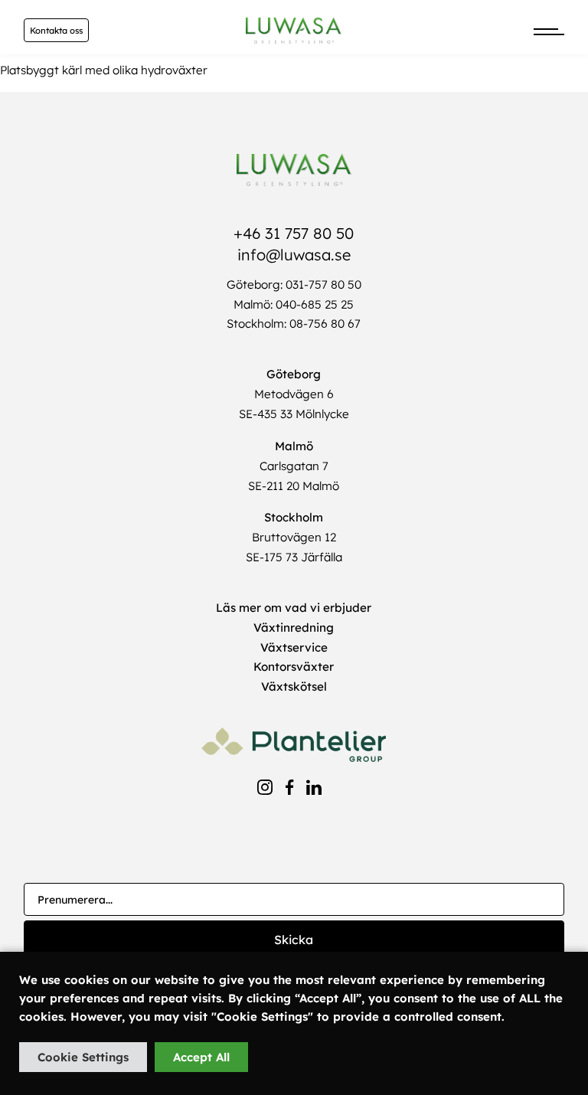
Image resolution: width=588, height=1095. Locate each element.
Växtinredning (293, 627)
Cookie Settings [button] (83, 1057)
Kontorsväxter (293, 666)
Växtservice (294, 647)
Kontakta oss (56, 30)
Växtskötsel (294, 686)
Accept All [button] (201, 1057)
